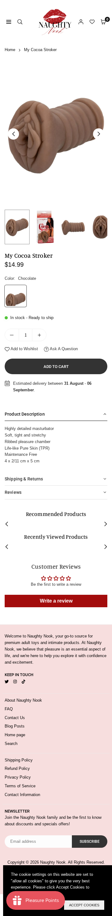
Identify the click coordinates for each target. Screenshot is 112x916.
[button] (98, 134)
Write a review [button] (56, 601)
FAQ (9, 709)
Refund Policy (17, 768)
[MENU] (8, 22)
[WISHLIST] (92, 22)
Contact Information (22, 794)
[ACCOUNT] (80, 22)
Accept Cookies (84, 905)
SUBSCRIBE (90, 841)
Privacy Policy (18, 777)
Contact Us (15, 717)
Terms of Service (20, 786)
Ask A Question (63, 348)
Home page (15, 734)
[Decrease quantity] (12, 335)
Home (10, 49)
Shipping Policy (19, 760)
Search (11, 743)
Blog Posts (15, 726)
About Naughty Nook (23, 700)
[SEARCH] (20, 22)
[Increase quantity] (39, 335)
